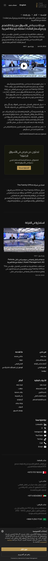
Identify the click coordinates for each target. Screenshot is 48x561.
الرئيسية (43, 15)
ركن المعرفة (19, 396)
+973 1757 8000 (34, 472)
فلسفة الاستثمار (41, 360)
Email (40, 447)
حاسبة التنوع (42, 392)
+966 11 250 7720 (34, 519)
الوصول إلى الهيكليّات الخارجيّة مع (12, 367)
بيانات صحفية (19, 392)
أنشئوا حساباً (24, 168)
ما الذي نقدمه (18, 356)
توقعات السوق (18, 411)
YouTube (39, 435)
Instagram (38, 432)
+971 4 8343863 (35, 496)
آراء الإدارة (20, 399)
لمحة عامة (43, 385)
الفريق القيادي (42, 367)
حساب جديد (12, 5)
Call (41, 443)
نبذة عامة (43, 356)
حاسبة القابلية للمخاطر (39, 399)
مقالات (20, 388)
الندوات (20, 407)
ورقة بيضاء (19, 403)
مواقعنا (44, 371)
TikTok (40, 439)
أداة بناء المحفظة (41, 388)
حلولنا (21, 360)
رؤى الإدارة (26, 15)
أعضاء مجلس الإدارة (40, 364)
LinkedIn (39, 424)
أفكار (35, 15)
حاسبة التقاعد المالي (40, 396)
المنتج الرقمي (19, 364)
